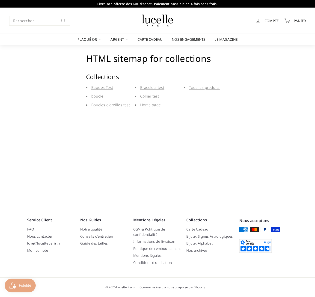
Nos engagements (188, 39)
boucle (97, 96)
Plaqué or (87, 39)
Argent (117, 39)
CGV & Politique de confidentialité (149, 232)
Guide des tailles (94, 243)
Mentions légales (147, 255)
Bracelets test (152, 87)
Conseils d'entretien (96, 236)
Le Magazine (226, 39)
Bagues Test (102, 87)
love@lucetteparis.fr (43, 243)
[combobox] (39, 21)
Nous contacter (40, 236)
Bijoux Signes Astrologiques (209, 236)
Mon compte (37, 250)
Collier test (149, 96)
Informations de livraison (154, 241)
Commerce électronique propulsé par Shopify (172, 287)
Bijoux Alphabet (199, 243)
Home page (150, 104)
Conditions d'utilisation (152, 262)
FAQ (30, 229)
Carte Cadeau (150, 39)
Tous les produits (204, 87)
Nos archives (197, 250)
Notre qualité (91, 229)
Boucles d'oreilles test (110, 104)
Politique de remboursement (157, 248)
